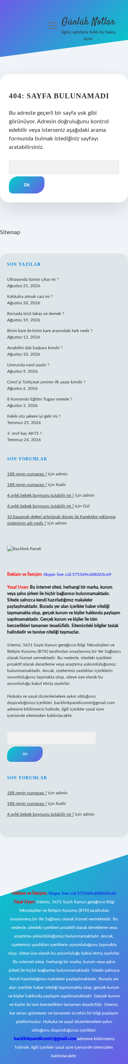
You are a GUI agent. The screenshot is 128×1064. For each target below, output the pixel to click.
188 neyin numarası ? (27, 474)
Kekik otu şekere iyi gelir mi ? (33, 416)
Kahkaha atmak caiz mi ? (30, 296)
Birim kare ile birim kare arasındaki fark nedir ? (49, 331)
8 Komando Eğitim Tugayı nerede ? (39, 399)
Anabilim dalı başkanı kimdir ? (35, 348)
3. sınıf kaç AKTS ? (24, 433)
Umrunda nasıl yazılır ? (28, 365)
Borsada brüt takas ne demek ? (35, 313)
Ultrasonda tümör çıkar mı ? (33, 279)
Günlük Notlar (88, 22)
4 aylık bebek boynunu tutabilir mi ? (40, 495)
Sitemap (10, 232)
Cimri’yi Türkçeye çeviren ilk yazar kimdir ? (46, 382)
